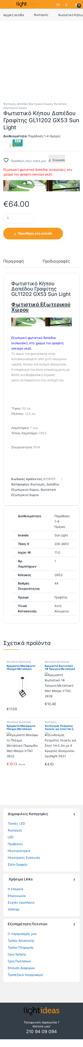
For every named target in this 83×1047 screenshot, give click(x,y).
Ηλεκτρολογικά (19, 851)
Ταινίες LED (16, 823)
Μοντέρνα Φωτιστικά (18, 661)
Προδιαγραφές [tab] (56, 261)
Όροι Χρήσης (17, 954)
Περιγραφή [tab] (13, 261)
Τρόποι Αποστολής (21, 940)
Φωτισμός (41, 15)
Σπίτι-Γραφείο (17, 864)
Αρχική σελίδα (13, 15)
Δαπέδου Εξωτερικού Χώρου (34, 103)
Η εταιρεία (15, 889)
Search (58, 4)
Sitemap (13, 909)
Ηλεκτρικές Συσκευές (24, 857)
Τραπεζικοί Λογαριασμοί (25, 975)
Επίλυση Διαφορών (21, 968)
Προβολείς (15, 844)
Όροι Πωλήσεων (19, 961)
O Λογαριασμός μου (22, 934)
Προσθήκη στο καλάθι (35, 233)
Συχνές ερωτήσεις (21, 902)
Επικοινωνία (16, 896)
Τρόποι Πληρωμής (21, 947)
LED (11, 837)
